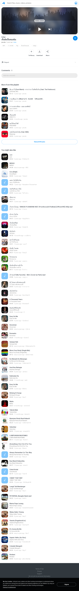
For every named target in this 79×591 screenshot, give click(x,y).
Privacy (39, 571)
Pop (17, 45)
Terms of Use (39, 569)
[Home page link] (3, 3)
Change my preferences (9, 587)
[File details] (39, 91)
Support (39, 573)
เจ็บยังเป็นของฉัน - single (26, 45)
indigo (34, 45)
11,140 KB (10, 45)
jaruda (3, 42)
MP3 (4, 45)
